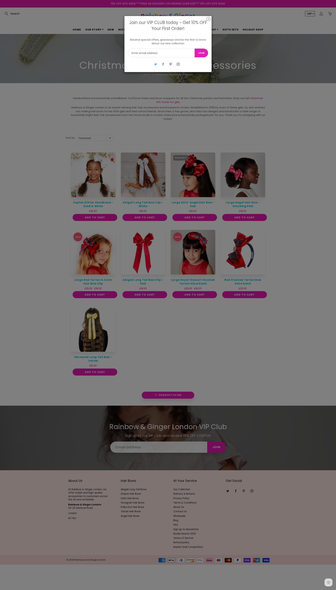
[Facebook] (163, 64)
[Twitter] (155, 64)
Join (201, 53)
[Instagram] (178, 64)
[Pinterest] (170, 64)
